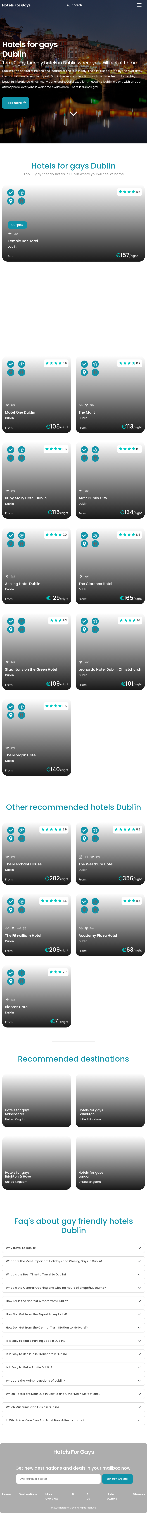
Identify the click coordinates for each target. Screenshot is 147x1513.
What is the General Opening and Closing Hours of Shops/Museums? (56, 1288)
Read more (14, 103)
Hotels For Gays (16, 5)
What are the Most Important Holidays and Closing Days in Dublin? (54, 1261)
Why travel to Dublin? (21, 1248)
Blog (75, 1494)
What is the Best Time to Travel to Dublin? (36, 1274)
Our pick (17, 225)
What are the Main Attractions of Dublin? (35, 1381)
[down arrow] (73, 113)
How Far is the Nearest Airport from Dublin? (37, 1301)
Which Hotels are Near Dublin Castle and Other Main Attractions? (53, 1394)
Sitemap (138, 1494)
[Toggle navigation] (139, 5)
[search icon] (68, 5)
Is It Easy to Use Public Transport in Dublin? (36, 1354)
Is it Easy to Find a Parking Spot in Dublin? (35, 1341)
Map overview (51, 1496)
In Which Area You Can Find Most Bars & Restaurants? (45, 1420)
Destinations (28, 1494)
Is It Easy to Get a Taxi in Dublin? (29, 1367)
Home (6, 1494)
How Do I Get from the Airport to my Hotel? (37, 1314)
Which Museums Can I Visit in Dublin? (32, 1407)
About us (91, 1496)
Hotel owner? (112, 1496)
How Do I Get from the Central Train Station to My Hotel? (47, 1327)
